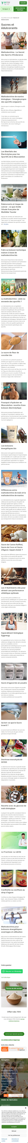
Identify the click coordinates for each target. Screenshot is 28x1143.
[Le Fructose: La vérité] (14, 840)
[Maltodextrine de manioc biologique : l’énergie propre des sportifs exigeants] (14, 85)
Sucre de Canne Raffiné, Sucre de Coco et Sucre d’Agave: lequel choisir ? (12, 547)
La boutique (4, 1086)
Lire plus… (6, 224)
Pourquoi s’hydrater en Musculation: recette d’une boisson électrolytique (13, 405)
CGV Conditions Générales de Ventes (12, 1068)
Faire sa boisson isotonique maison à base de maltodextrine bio (13, 252)
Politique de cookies (7, 1081)
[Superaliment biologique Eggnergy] (14, 621)
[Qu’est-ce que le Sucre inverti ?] (14, 711)
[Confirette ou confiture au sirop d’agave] (14, 878)
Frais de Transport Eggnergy (9, 1073)
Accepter (14, 1127)
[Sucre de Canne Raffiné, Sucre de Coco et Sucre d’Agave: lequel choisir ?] (14, 533)
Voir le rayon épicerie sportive (14, 1034)
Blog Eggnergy (5, 1092)
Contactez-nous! (6, 1089)
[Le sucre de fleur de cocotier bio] (14, 341)
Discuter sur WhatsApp (13, 971)
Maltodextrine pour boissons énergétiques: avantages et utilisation (11, 929)
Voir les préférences (14, 1135)
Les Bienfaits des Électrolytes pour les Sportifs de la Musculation (13, 154)
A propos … (4, 1084)
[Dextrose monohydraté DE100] (14, 748)
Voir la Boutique (5, 977)
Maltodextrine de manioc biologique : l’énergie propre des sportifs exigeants (13, 99)
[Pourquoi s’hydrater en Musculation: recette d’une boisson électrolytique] (14, 391)
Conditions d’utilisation (7, 1078)
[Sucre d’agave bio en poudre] (14, 671)
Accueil (10, 18)
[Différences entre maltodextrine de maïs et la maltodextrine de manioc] (14, 478)
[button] (25, 1108)
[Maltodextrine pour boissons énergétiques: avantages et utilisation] (14, 915)
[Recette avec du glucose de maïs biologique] (14, 794)
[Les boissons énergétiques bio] (14, 434)
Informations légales (7, 1070)
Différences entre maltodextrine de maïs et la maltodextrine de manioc (13, 492)
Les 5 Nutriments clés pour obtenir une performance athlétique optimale (13, 590)
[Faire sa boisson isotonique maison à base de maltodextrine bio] (14, 238)
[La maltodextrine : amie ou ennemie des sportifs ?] (14, 287)
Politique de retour (6, 1076)
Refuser (14, 1131)
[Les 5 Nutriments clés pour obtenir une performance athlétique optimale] (14, 576)
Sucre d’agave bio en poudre (14, 683)
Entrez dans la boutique (20, 9)
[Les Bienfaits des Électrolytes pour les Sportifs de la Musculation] (14, 140)
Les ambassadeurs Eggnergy (10, 1040)
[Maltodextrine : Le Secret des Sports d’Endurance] (14, 40)
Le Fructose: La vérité (11, 852)
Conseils (23, 3)
